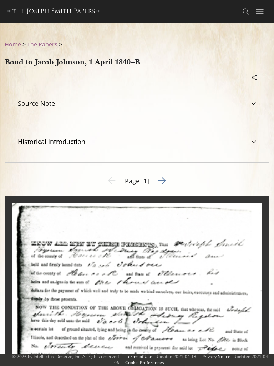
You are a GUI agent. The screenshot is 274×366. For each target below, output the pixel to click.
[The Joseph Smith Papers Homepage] (53, 12)
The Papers (42, 44)
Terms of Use (139, 356)
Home (13, 44)
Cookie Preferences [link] (144, 363)
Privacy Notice (216, 356)
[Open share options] (254, 78)
